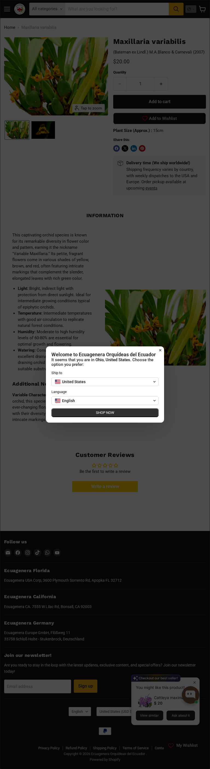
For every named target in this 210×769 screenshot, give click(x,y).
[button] (105, 381)
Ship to (56, 373)
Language (59, 392)
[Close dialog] (160, 350)
